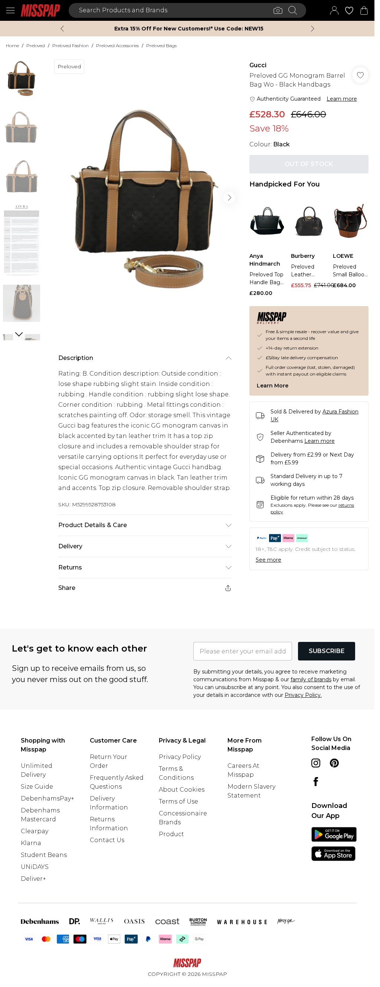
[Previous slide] (62, 29)
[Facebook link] (315, 781)
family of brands (311, 679)
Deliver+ (33, 878)
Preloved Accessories (117, 45)
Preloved (35, 45)
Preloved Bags (161, 45)
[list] (145, 197)
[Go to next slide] (229, 198)
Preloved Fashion (70, 45)
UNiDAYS (35, 866)
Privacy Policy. (303, 695)
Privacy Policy (180, 756)
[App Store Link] (334, 844)
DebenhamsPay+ (47, 798)
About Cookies (181, 789)
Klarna (31, 843)
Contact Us (107, 840)
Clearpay (34, 831)
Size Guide (37, 786)
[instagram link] (315, 763)
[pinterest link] (334, 763)
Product (171, 834)
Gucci (257, 65)
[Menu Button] (10, 10)
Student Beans (44, 854)
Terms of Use (178, 801)
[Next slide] (312, 29)
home (12, 45)
